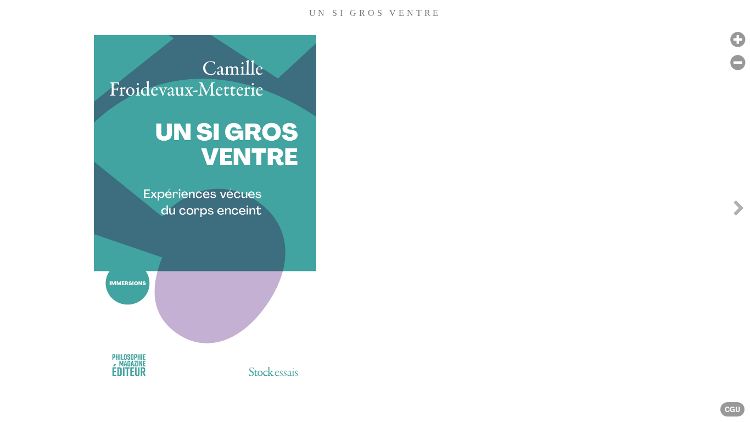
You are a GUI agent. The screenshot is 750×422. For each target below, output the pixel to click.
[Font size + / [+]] (737, 40)
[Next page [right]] (738, 210)
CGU (732, 409)
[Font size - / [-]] (737, 63)
